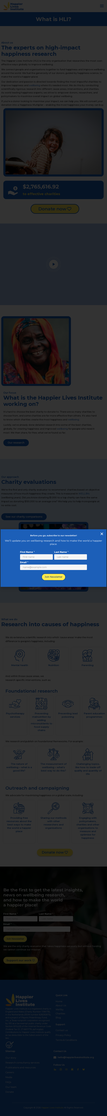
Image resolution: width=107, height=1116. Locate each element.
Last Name (61, 552)
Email (24, 562)
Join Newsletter (53, 577)
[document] (53, 558)
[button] (102, 534)
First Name (27, 552)
